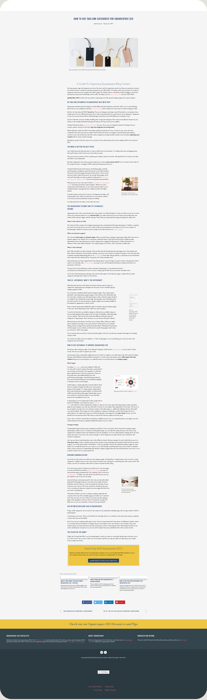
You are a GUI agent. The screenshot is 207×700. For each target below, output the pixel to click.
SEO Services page (93, 470)
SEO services (40, 640)
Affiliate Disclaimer (110, 690)
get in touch (183, 640)
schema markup (88, 263)
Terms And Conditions (95, 686)
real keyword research (90, 125)
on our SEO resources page (75, 641)
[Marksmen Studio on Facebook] (105, 652)
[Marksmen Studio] (101, 652)
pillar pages (76, 367)
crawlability (98, 255)
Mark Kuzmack (98, 24)
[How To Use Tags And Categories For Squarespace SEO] (133, 577)
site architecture (117, 349)
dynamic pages (117, 229)
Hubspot (135, 391)
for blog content (96, 109)
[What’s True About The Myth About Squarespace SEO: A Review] (74, 577)
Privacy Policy (98, 690)
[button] (144, 574)
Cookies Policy (109, 686)
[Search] (72, 5)
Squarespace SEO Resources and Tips (113, 624)
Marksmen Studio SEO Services (103, 560)
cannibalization (71, 474)
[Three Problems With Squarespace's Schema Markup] (104, 576)
